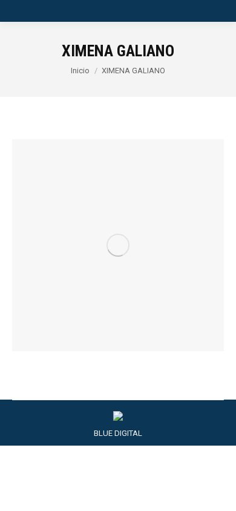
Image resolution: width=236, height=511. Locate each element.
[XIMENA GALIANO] (118, 245)
